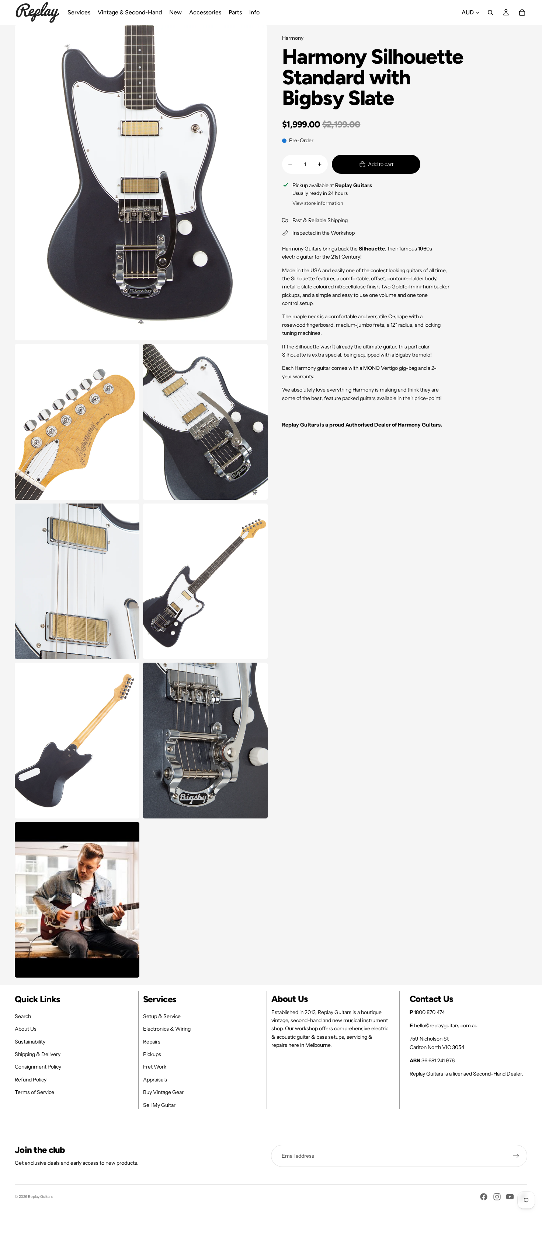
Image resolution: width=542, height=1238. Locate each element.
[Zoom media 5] (205, 581)
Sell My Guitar (159, 1105)
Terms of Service (34, 1092)
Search (23, 1016)
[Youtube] (509, 1196)
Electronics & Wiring (167, 1028)
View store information (317, 203)
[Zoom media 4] (77, 581)
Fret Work (154, 1066)
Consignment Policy (38, 1066)
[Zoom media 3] (205, 422)
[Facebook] (483, 1196)
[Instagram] (497, 1196)
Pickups (152, 1054)
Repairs (151, 1041)
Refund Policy (30, 1079)
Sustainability (30, 1041)
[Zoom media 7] (205, 740)
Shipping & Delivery (37, 1054)
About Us (26, 1028)
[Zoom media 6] (77, 740)
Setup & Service (162, 1016)
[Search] (490, 12)
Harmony (292, 38)
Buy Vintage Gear (163, 1092)
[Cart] (522, 12)
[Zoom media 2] (77, 422)
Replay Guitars (40, 1196)
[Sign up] (516, 1156)
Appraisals (155, 1079)
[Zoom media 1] (141, 182)
